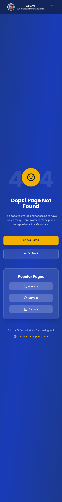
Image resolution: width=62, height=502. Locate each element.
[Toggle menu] (52, 7)
